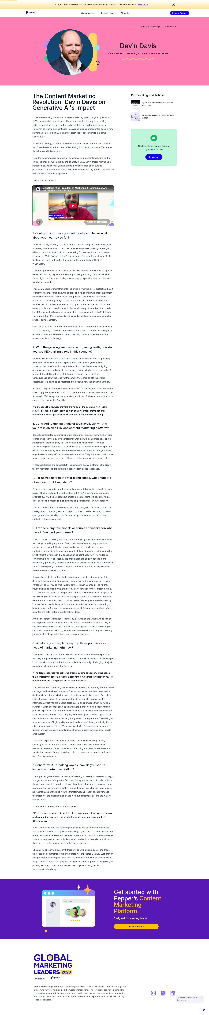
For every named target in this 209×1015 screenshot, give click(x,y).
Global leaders (87, 13)
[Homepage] (30, 13)
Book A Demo (136, 926)
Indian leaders (107, 13)
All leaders (126, 13)
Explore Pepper (179, 13)
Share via (169, 26)
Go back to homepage (150, 26)
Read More (143, 4)
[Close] (173, 4)
